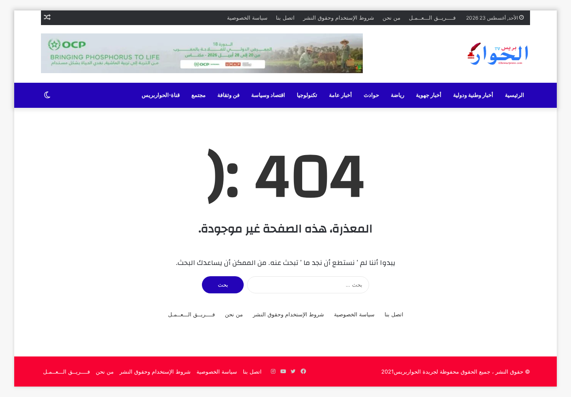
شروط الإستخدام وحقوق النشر (338, 17)
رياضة (397, 95)
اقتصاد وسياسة (268, 95)
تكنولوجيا (307, 95)
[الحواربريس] (496, 54)
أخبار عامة (340, 95)
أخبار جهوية (428, 95)
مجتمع (198, 95)
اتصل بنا (285, 17)
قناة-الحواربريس (161, 95)
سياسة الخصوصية (247, 17)
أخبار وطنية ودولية (473, 95)
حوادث (371, 95)
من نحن (391, 17)
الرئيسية (514, 95)
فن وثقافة (228, 95)
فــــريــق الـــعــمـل (432, 17)
